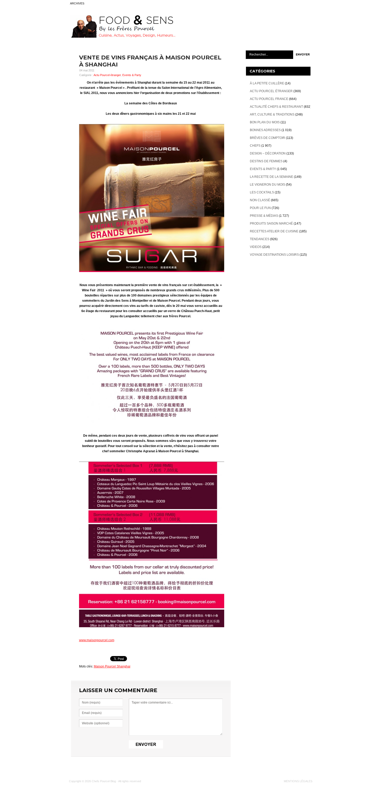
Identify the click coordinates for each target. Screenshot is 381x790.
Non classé (260, 200)
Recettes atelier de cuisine (274, 231)
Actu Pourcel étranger (107, 75)
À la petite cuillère (267, 83)
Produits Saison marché (271, 223)
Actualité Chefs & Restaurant (276, 107)
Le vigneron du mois (267, 184)
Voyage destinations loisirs (274, 254)
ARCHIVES (77, 3)
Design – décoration (268, 153)
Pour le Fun (260, 208)
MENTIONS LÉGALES (298, 781)
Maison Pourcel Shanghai (112, 666)
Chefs (255, 145)
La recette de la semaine (271, 177)
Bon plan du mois (265, 122)
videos (256, 247)
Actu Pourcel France (269, 99)
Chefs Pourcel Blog (104, 781)
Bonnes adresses (265, 130)
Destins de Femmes (266, 161)
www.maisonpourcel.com (96, 640)
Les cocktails (262, 192)
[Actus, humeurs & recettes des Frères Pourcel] (122, 36)
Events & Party (131, 75)
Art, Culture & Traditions (272, 114)
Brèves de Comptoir (267, 138)
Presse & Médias (264, 216)
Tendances (259, 239)
